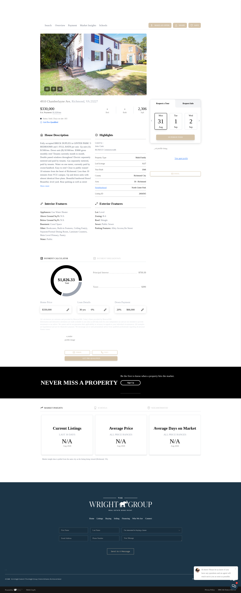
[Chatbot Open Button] (234, 586)
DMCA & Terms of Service (227, 590)
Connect (148, 518)
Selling (116, 518)
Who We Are (137, 518)
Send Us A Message (120, 551)
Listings (100, 518)
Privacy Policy (210, 590)
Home (91, 518)
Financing (126, 518)
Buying (108, 518)
